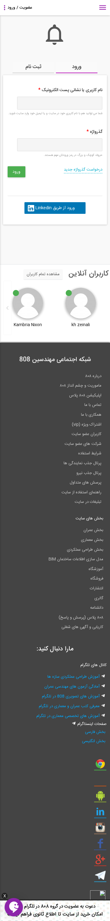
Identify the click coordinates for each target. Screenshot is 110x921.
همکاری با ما (91, 414)
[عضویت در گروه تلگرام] (100, 878)
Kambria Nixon (28, 325)
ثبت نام (33, 67)
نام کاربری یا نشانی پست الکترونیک (70, 90)
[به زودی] (29, 241)
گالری (98, 598)
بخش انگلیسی (93, 741)
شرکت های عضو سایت (82, 444)
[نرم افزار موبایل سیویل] (100, 798)
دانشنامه (96, 607)
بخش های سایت (89, 518)
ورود (77, 67)
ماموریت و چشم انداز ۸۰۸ (80, 385)
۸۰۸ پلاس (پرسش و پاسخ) (81, 617)
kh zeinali (81, 325)
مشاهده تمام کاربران (43, 274)
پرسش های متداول (85, 482)
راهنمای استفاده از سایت (81, 492)
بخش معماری (92, 540)
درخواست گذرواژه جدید (83, 169)
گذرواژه (94, 132)
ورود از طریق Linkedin (55, 208)
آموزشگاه (96, 569)
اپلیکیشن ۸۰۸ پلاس (85, 395)
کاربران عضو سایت (86, 434)
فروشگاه (96, 578)
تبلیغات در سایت (88, 502)
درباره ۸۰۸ (93, 376)
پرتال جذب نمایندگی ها (82, 463)
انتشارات (96, 588)
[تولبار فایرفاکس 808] (100, 782)
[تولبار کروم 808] (100, 766)
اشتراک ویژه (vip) (86, 424)
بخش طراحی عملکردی (85, 549)
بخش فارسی (95, 732)
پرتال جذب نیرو (88, 473)
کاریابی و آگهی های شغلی (82, 627)
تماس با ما (92, 405)
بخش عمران (93, 530)
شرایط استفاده (89, 453)
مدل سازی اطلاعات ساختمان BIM (76, 559)
